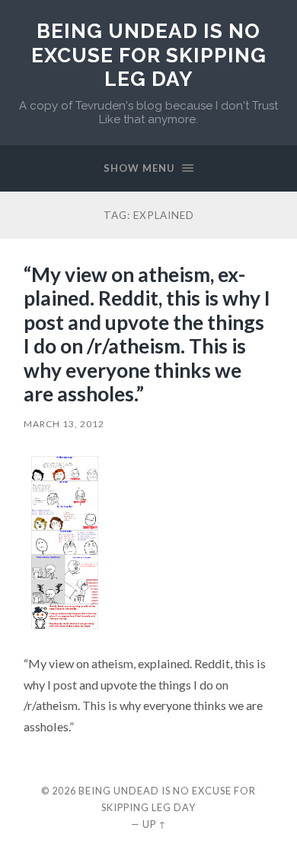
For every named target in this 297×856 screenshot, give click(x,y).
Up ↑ (154, 824)
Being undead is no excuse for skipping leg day (149, 54)
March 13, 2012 (64, 424)
